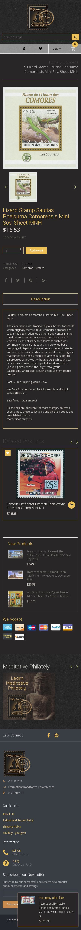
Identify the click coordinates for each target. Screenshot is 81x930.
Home (54, 62)
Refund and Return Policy (18, 820)
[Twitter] (17, 280)
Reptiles (39, 268)
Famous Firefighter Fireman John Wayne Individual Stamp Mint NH (36, 506)
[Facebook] (5, 280)
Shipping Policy (12, 826)
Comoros (70, 62)
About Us (8, 814)
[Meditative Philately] (40, 17)
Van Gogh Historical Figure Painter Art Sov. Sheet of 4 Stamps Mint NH (48, 594)
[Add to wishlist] (8, 453)
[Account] (24, 49)
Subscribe (13, 904)
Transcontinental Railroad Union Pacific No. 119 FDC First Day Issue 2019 (48, 575)
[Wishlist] (40, 49)
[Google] (44, 280)
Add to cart (36, 250)
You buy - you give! (14, 833)
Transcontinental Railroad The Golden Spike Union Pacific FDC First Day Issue (49, 555)
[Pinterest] (56, 735)
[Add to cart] (71, 505)
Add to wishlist (14, 237)
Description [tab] (40, 299)
